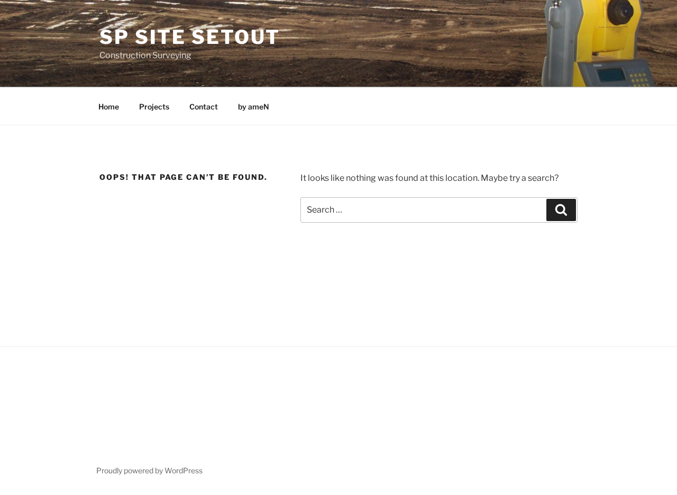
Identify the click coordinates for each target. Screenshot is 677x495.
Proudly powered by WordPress (149, 470)
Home (108, 106)
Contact (203, 106)
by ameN (253, 106)
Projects (154, 106)
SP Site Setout (189, 37)
